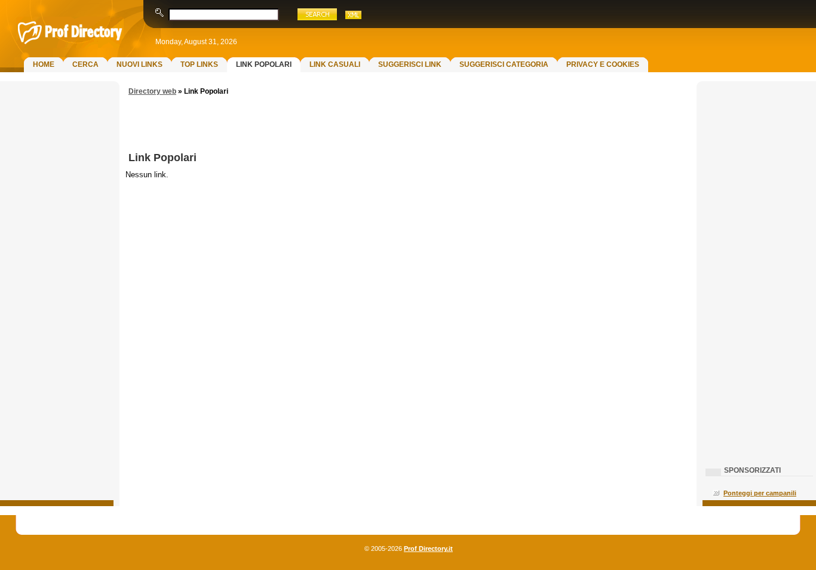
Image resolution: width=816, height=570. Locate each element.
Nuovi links (139, 64)
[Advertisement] (57, 278)
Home (43, 64)
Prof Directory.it (428, 548)
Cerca (85, 64)
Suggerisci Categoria (503, 64)
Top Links (199, 64)
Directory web (152, 91)
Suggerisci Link (409, 64)
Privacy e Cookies (602, 64)
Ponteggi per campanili (759, 493)
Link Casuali (334, 64)
